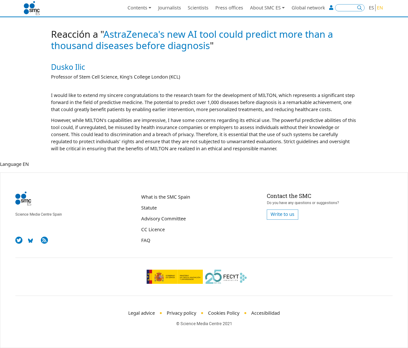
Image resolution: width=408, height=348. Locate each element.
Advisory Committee (163, 218)
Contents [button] (137, 7)
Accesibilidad (265, 313)
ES (371, 7)
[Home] (33, 8)
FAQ (145, 240)
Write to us (282, 214)
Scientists (198, 7)
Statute (149, 208)
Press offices (229, 7)
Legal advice (141, 313)
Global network (308, 7)
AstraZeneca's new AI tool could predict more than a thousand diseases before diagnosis (192, 40)
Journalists (169, 7)
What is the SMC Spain (165, 197)
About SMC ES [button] (265, 7)
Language (10, 164)
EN (380, 7)
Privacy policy (181, 313)
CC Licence (153, 229)
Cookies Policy (223, 313)
